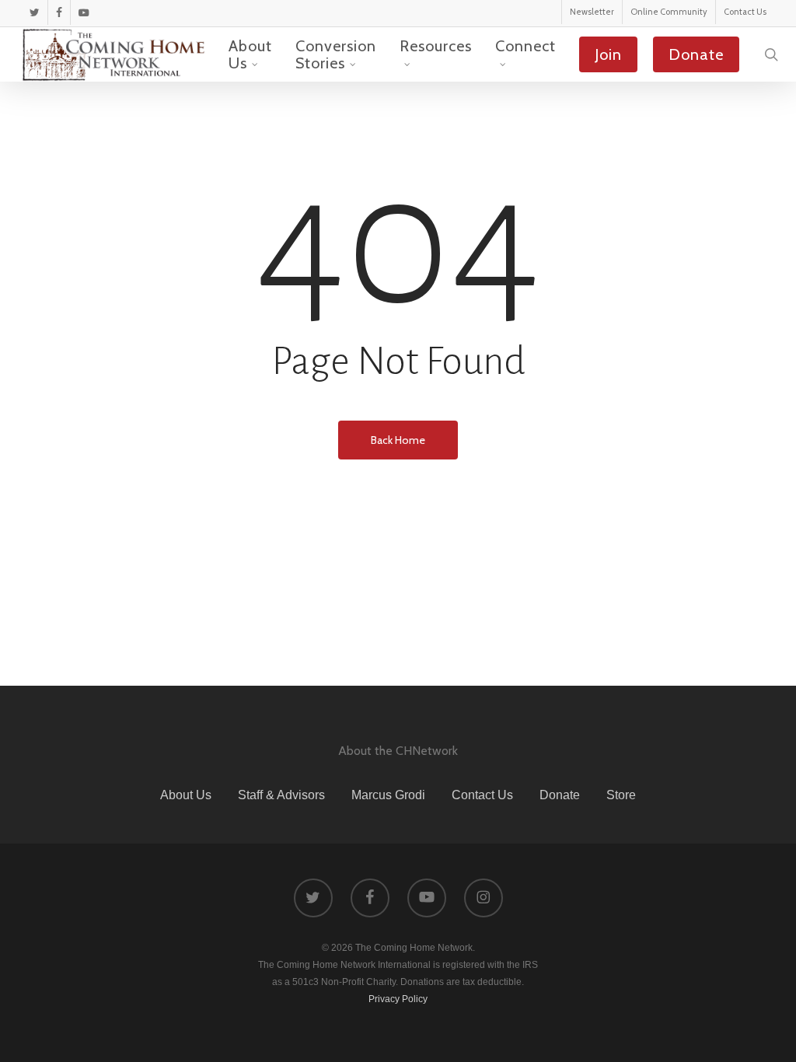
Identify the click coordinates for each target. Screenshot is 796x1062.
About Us (185, 795)
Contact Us (482, 795)
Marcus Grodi (388, 795)
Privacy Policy (398, 999)
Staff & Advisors (281, 795)
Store (621, 795)
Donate (559, 795)
